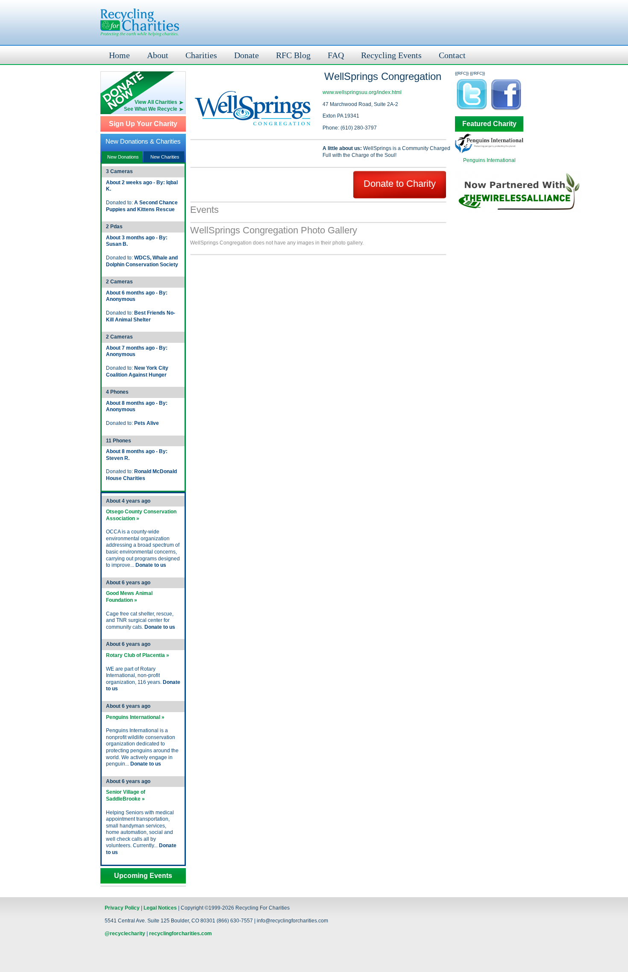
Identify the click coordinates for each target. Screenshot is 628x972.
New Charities (164, 156)
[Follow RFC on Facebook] (506, 109)
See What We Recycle (150, 109)
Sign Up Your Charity (143, 124)
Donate (246, 55)
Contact (452, 55)
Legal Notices (160, 908)
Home (119, 55)
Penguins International (489, 160)
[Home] (139, 22)
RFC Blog (293, 55)
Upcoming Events (143, 875)
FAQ (336, 55)
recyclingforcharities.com (180, 934)
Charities (201, 55)
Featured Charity (489, 124)
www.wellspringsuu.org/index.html (362, 92)
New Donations (123, 156)
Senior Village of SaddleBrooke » (125, 795)
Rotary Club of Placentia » (137, 655)
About (157, 55)
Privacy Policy (122, 908)
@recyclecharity (125, 934)
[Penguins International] (489, 151)
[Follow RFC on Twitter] (472, 109)
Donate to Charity (400, 183)
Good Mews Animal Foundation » (129, 596)
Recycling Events (391, 55)
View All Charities (156, 102)
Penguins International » (135, 717)
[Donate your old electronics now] (143, 85)
